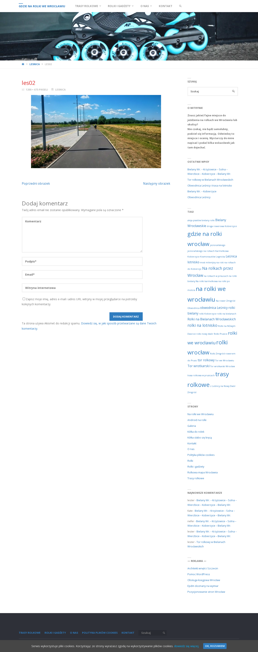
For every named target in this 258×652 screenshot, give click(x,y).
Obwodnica (193, 308)
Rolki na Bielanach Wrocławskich (211, 319)
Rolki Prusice (220, 333)
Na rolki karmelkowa (207, 281)
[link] (180, 6)
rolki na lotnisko (202, 325)
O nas (191, 449)
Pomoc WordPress (198, 574)
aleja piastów (194, 220)
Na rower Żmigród (225, 300)
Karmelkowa (222, 251)
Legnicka (220, 256)
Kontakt (191, 443)
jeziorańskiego (217, 245)
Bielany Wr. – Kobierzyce (201, 191)
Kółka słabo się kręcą (199, 437)
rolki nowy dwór (204, 333)
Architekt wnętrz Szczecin (202, 568)
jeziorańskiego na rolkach (201, 251)
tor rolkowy (206, 360)
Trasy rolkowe (195, 478)
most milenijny (208, 262)
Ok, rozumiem (215, 646)
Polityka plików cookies (201, 455)
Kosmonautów (207, 256)
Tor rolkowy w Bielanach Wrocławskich (210, 179)
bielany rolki (208, 220)
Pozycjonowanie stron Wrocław (206, 592)
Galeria (191, 426)
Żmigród (191, 392)
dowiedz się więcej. (186, 646)
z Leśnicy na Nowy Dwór (223, 386)
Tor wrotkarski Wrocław (222, 366)
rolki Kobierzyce (207, 313)
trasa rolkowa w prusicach (201, 375)
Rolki (190, 460)
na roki (220, 262)
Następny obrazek (156, 183)
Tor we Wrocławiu (224, 360)
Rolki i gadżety (195, 466)
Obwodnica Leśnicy (198, 197)
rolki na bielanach (226, 313)
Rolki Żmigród (217, 353)
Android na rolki (196, 420)
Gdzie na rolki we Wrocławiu (42, 6)
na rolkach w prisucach (216, 276)
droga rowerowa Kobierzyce (222, 226)
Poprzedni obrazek (36, 183)
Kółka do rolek (195, 431)
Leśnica (231, 256)
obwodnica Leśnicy (214, 307)
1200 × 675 (32, 89)
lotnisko (193, 262)
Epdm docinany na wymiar (202, 586)
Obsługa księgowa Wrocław (203, 580)
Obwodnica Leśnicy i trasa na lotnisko (209, 185)
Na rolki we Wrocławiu (200, 414)
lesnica (34, 64)
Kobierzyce (193, 256)
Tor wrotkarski (198, 366)
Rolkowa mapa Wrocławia (202, 472)
